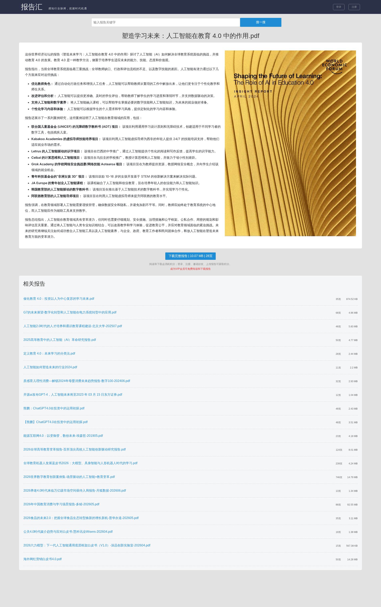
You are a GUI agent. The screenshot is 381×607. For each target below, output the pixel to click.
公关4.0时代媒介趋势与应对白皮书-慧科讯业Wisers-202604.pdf (68, 531)
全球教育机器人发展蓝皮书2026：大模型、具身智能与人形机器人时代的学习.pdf (80, 463)
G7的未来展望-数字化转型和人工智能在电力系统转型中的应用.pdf (69, 312)
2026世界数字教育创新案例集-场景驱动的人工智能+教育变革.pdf (69, 476)
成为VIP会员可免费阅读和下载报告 (190, 268)
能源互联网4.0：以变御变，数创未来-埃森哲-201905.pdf (63, 435)
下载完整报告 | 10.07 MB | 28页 (190, 256)
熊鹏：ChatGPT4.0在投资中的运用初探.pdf (53, 408)
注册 (354, 6)
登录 (338, 6)
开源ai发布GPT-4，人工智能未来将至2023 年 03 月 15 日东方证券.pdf (72, 394)
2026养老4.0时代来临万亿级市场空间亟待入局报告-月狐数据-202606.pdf (74, 490)
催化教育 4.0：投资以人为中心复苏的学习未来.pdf (58, 298)
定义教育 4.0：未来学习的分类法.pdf (49, 353)
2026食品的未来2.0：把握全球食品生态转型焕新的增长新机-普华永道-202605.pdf (81, 518)
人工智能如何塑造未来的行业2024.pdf (50, 367)
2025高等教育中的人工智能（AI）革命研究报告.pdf (59, 339)
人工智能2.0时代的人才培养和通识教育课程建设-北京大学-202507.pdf (72, 326)
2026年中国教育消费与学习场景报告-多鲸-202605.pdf (61, 504)
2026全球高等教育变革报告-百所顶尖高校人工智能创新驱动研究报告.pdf (74, 449)
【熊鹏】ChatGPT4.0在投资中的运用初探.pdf (55, 422)
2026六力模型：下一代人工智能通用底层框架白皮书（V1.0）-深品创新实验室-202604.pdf (86, 545)
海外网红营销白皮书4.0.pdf (42, 559)
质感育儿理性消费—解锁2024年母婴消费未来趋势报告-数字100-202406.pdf (76, 381)
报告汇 (31, 7)
